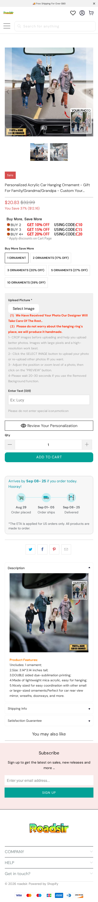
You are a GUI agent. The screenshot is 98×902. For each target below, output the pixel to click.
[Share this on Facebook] (42, 549)
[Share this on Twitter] (30, 549)
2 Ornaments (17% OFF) (51, 258)
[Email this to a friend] (66, 549)
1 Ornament (16, 258)
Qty (7, 435)
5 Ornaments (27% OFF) (69, 270)
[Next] (89, 92)
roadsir (22, 884)
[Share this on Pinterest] (54, 549)
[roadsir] (8, 13)
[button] (49, 300)
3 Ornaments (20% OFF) (25, 270)
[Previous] (8, 92)
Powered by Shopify (43, 884)
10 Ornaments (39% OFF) (26, 282)
